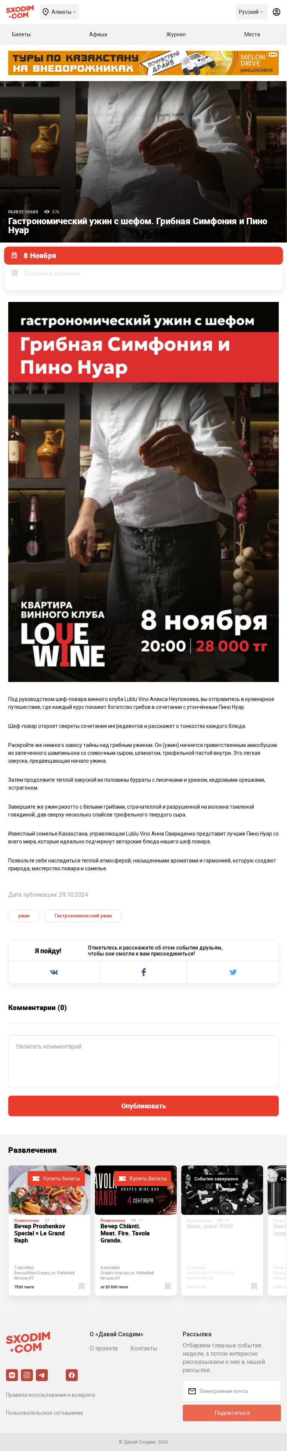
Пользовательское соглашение (44, 1413)
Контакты (144, 1348)
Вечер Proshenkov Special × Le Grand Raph (39, 1233)
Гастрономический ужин (83, 916)
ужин (24, 916)
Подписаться (232, 1413)
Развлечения (23, 212)
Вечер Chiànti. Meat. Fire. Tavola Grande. (125, 1233)
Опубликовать (143, 1105)
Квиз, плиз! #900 (210, 1226)
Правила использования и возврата (50, 1395)
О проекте (104, 1348)
